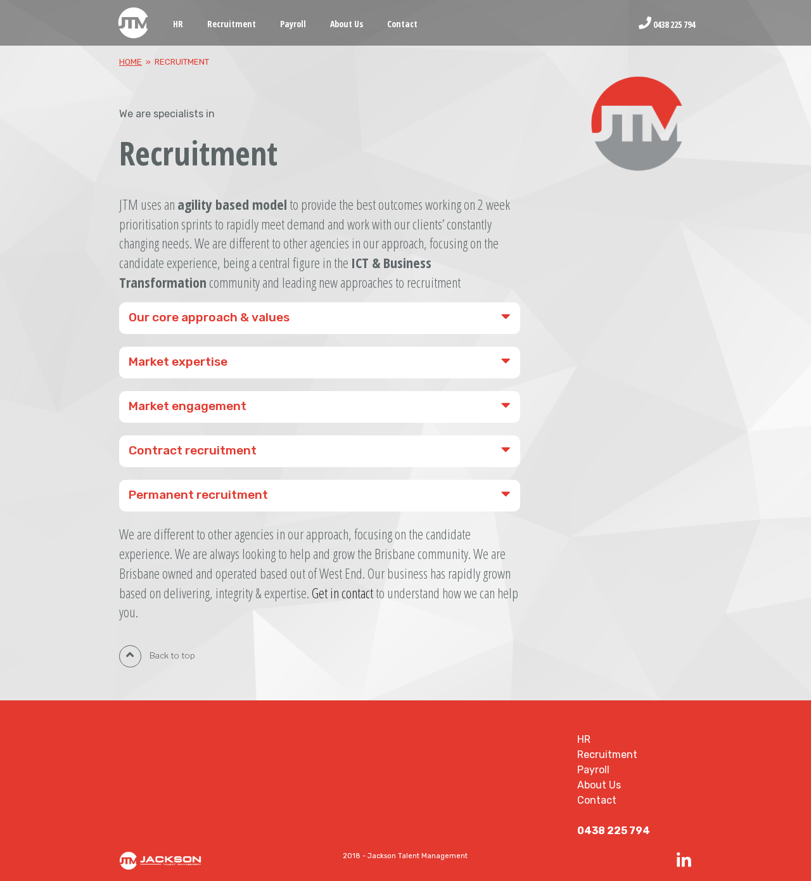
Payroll (293, 24)
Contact (402, 24)
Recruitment (231, 24)
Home (130, 62)
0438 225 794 (673, 24)
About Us (346, 24)
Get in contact (342, 592)
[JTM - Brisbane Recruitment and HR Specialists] (134, 24)
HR (178, 24)
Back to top (171, 655)
